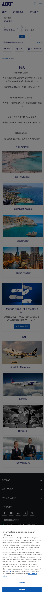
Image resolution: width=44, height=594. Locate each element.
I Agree (22, 589)
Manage (22, 582)
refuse (8, 571)
